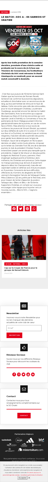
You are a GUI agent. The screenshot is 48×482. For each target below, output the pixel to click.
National (4, 12)
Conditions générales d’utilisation (32, 475)
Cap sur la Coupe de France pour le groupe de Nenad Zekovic (20, 269)
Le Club (8, 264)
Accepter (22, 478)
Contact (24, 415)
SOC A (24, 264)
